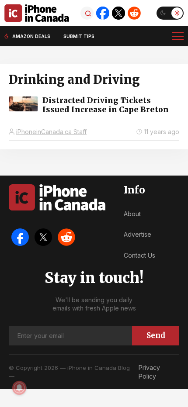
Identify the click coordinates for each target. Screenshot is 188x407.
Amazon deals (31, 36)
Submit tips (78, 36)
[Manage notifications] (19, 388)
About (132, 213)
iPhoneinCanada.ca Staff (51, 131)
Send (155, 335)
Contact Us (139, 255)
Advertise (137, 234)
